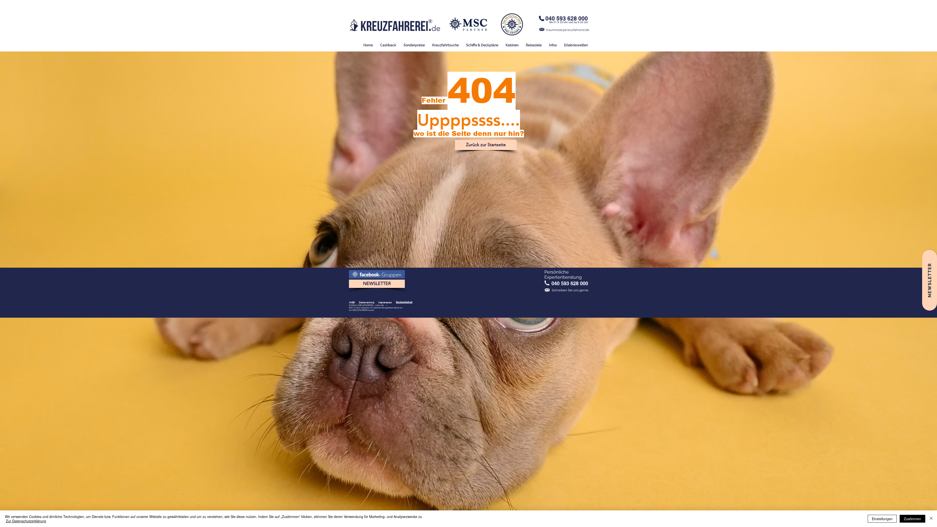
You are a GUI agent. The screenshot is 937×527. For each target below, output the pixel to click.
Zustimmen (912, 518)
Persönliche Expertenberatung (563, 274)
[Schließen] (931, 518)
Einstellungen (882, 518)
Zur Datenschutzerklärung (26, 520)
